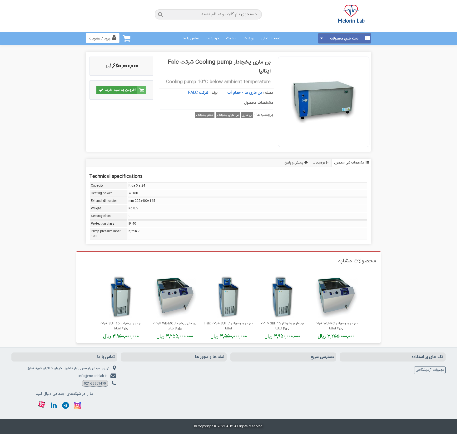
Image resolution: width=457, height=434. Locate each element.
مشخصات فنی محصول (349, 162)
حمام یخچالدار (205, 115)
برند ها (248, 38)
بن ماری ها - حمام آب (244, 93)
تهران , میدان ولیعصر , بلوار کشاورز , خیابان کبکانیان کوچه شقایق (68, 368)
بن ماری (247, 115)
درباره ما (212, 38)
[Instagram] (77, 405)
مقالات (231, 38)
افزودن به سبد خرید (120, 90)
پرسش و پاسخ (293, 162)
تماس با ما (191, 38)
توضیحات (319, 162)
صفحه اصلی (270, 38)
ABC (229, 426)
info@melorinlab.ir (93, 376)
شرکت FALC (198, 93)
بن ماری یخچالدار (228, 115)
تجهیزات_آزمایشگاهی (430, 370)
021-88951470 (95, 383)
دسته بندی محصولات (344, 39)
